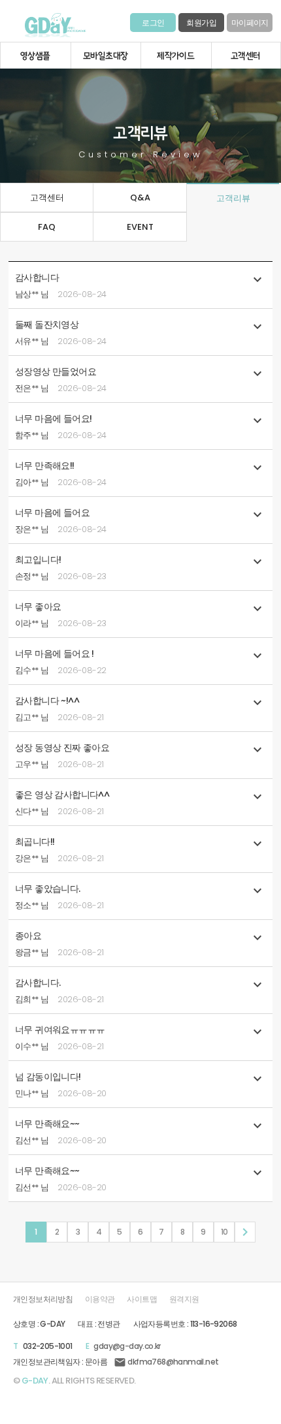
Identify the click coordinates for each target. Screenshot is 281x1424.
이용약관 (100, 1299)
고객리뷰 (233, 198)
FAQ (47, 227)
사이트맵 (142, 1299)
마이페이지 (250, 22)
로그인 (153, 22)
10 (224, 1231)
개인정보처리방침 (43, 1299)
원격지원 (184, 1299)
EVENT (140, 227)
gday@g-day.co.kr (126, 1346)
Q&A (140, 197)
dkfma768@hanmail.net (166, 1361)
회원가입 (201, 22)
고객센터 (47, 197)
